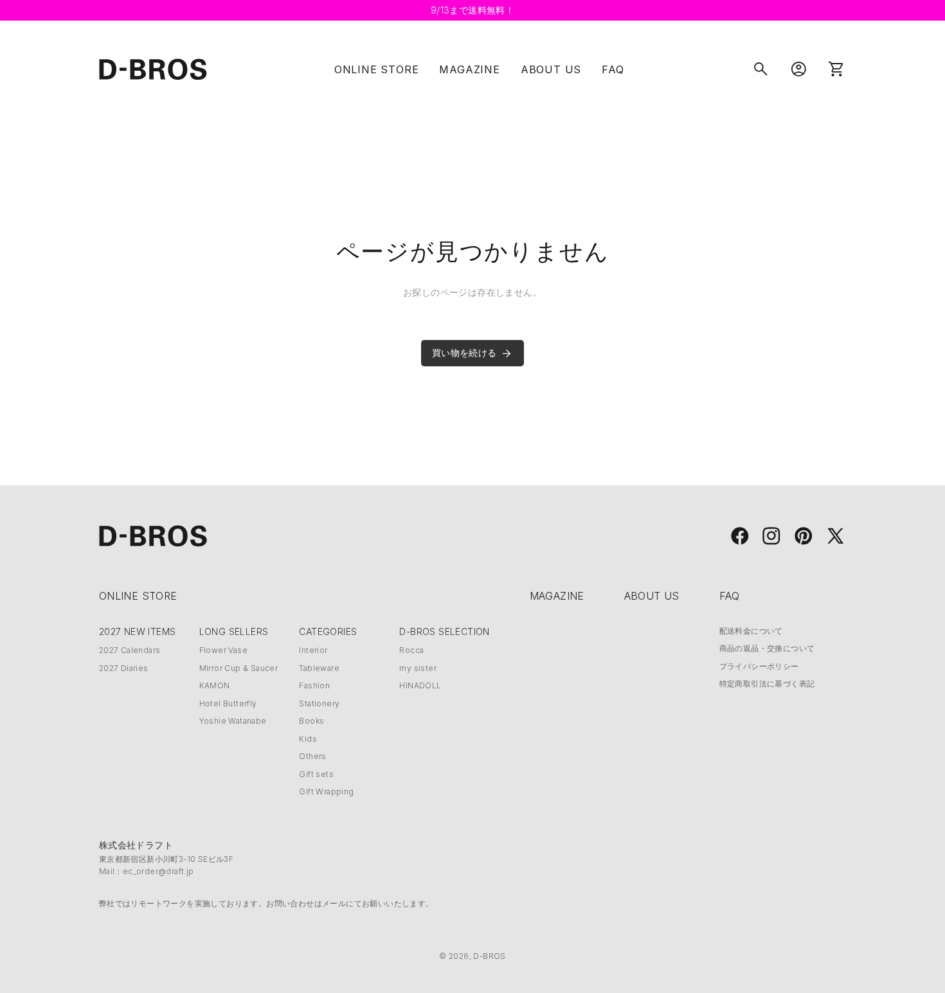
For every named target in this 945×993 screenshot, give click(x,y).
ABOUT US (551, 69)
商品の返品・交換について (767, 648)
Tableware (319, 668)
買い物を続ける (464, 352)
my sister (418, 668)
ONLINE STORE (376, 69)
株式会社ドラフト (136, 844)
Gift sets (316, 774)
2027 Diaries (123, 668)
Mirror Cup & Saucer (238, 668)
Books (311, 721)
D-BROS (489, 956)
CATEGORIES (328, 631)
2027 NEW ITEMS (137, 631)
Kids (308, 739)
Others (312, 756)
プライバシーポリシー (759, 666)
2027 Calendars (130, 650)
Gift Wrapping (326, 791)
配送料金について (751, 631)
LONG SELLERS (234, 631)
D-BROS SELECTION (444, 631)
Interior (313, 650)
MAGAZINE (469, 69)
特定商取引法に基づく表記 (767, 683)
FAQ (613, 69)
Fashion (314, 685)
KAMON (214, 685)
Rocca (411, 650)
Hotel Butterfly (228, 703)
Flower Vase (223, 650)
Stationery (319, 703)
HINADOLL (420, 685)
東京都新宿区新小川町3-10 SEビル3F (166, 859)
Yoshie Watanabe (233, 721)
